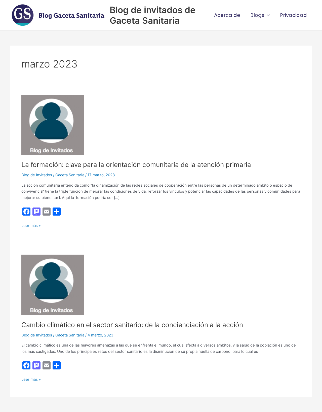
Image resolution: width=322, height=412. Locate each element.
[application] (267, 15)
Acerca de (227, 15)
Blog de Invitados (36, 175)
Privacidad (293, 15)
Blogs (257, 15)
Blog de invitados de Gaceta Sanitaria (152, 15)
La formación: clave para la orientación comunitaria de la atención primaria (136, 164)
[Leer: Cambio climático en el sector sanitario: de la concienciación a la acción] (52, 284)
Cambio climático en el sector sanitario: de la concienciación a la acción (132, 325)
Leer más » (31, 226)
